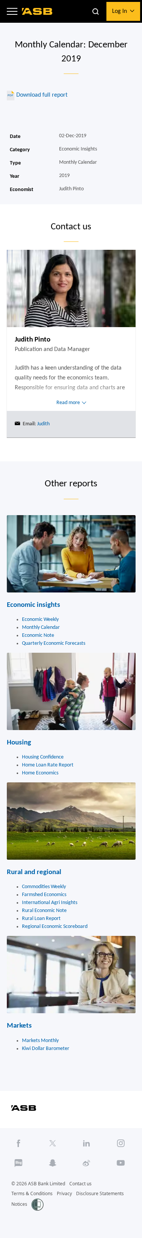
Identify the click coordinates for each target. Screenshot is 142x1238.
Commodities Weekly (44, 887)
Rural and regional (34, 872)
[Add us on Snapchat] (52, 1163)
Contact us (80, 1183)
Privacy (64, 1193)
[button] (12, 11)
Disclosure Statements (100, 1193)
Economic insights (33, 605)
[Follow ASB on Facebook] (18, 1143)
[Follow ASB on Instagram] (121, 1143)
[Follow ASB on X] (52, 1143)
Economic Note (38, 635)
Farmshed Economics (44, 895)
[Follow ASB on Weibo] (87, 1163)
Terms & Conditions (32, 1193)
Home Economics (40, 773)
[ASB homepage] (37, 11)
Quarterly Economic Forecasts (53, 643)
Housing (19, 742)
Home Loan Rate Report (47, 765)
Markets (19, 1026)
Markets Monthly (40, 1041)
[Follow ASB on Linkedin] (87, 1143)
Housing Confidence (43, 757)
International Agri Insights (49, 903)
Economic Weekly (40, 619)
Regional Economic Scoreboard (54, 926)
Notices (19, 1204)
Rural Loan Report (41, 918)
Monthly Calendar (41, 627)
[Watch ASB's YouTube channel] (121, 1163)
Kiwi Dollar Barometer (45, 1049)
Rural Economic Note (44, 911)
